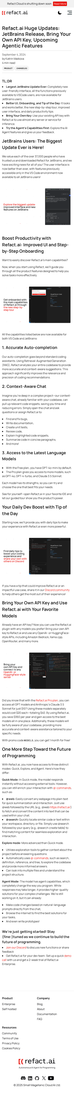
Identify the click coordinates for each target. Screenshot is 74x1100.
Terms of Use (10, 1038)
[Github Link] (37, 1078)
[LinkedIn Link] (30, 1078)
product (8, 68)
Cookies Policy (11, 1048)
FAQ (39, 1019)
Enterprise (8, 1004)
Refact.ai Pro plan (47, 700)
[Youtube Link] (50, 1078)
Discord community (57, 590)
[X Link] (43, 1078)
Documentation (47, 1014)
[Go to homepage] (15, 12)
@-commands (62, 788)
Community (9, 1033)
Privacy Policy (10, 1043)
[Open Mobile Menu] (69, 12)
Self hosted (9, 1009)
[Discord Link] (23, 1078)
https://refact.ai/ (60, 807)
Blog (40, 1004)
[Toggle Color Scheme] (59, 12)
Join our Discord (16, 947)
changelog (22, 68)
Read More (60, 3)
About (41, 1009)
